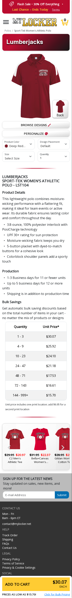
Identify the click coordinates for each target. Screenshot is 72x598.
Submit (62, 495)
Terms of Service (13, 563)
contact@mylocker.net (16, 524)
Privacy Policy (11, 559)
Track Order (10, 535)
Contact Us (9, 548)
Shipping (7, 539)
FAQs (5, 543)
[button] (6, 22)
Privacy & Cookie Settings (18, 567)
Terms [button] (56, 9)
